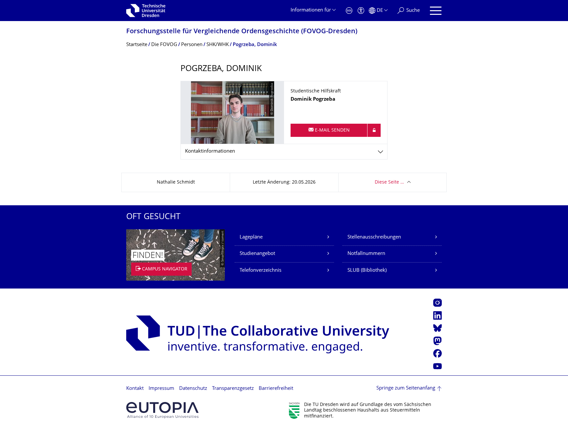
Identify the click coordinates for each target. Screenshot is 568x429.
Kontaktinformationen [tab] (210, 151)
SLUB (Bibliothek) (367, 270)
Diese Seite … (389, 182)
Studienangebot (257, 253)
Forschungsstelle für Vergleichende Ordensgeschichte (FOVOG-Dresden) (241, 32)
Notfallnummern (366, 253)
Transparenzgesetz (233, 388)
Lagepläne (251, 237)
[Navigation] (436, 10)
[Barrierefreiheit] (361, 11)
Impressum (161, 388)
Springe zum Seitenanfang (405, 388)
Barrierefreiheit (276, 388)
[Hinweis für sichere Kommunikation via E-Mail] (374, 130)
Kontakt (135, 388)
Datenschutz (193, 388)
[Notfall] (349, 11)
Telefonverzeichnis (260, 270)
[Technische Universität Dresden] (145, 11)
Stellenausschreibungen (374, 237)
